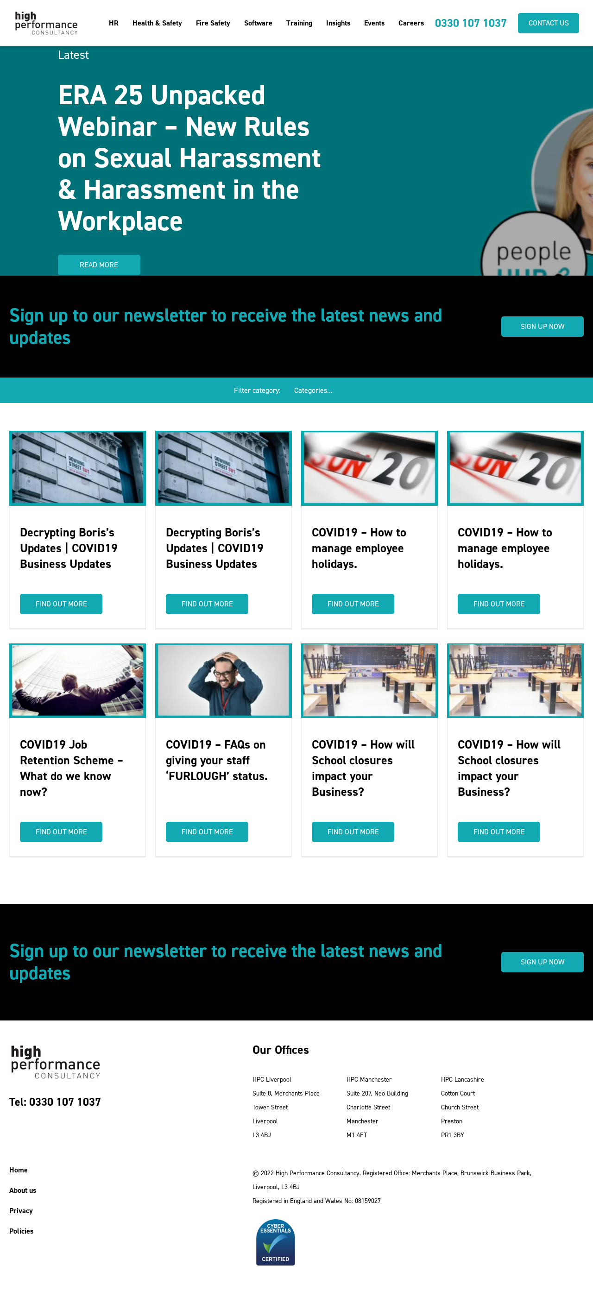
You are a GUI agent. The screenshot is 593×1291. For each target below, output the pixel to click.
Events (374, 23)
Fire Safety (213, 23)
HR (114, 23)
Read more (99, 265)
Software (258, 23)
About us (22, 1190)
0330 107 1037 (471, 23)
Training (299, 23)
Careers (411, 23)
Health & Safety (157, 23)
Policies (21, 1231)
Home (18, 1170)
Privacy (21, 1210)
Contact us (549, 23)
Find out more (61, 604)
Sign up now (542, 326)
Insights (338, 23)
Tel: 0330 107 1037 (55, 1102)
